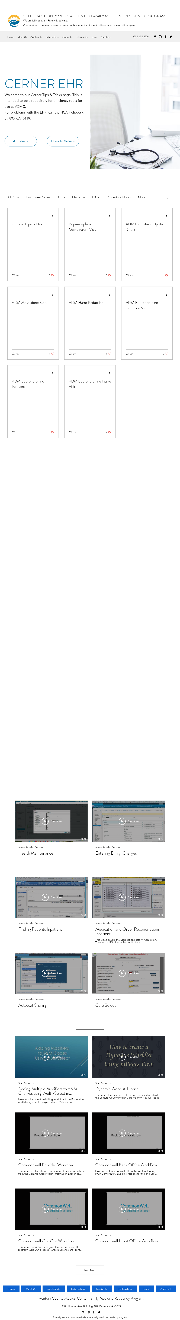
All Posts (13, 197)
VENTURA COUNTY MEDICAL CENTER (57, 16)
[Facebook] (165, 36)
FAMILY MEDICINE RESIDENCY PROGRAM (128, 16)
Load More (90, 1270)
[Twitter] (171, 36)
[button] (168, 198)
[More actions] (54, 216)
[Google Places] (155, 36)
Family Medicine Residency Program (116, 1298)
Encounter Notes (38, 197)
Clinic (96, 197)
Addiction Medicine (71, 197)
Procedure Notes (119, 197)
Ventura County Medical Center (64, 1298)
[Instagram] (160, 36)
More (142, 197)
